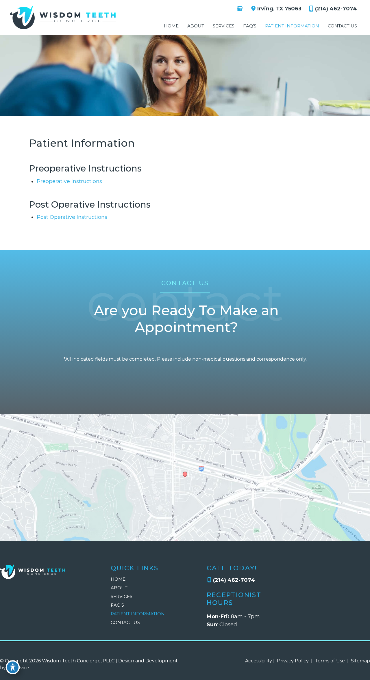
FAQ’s (117, 605)
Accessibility (258, 661)
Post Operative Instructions (72, 217)
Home (118, 579)
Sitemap (360, 661)
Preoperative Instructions (69, 181)
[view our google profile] (240, 8)
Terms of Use (330, 661)
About (119, 587)
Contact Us (125, 622)
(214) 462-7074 (336, 8)
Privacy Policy (293, 661)
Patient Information (138, 613)
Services (121, 596)
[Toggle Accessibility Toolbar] (13, 667)
